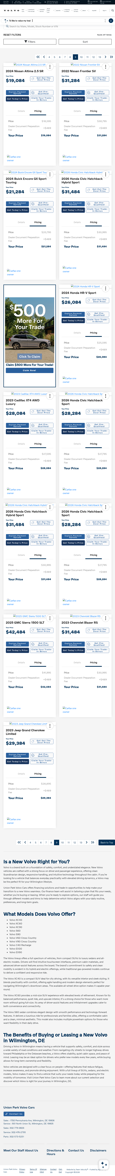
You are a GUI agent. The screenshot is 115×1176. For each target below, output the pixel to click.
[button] (50, 67)
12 (93, 57)
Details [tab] (21, 111)
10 (81, 57)
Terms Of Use (33, 1170)
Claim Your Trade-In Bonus (41, 99)
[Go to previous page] (44, 57)
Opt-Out (60, 1170)
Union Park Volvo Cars (10, 1170)
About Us (31, 1150)
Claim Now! (29, 370)
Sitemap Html (43, 1170)
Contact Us (16, 1114)
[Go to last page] (111, 57)
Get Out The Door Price (44, 79)
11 (87, 57)
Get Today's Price (17, 99)
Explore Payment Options (17, 92)
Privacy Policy (22, 1170)
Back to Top (106, 842)
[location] (45, 2)
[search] (113, 10)
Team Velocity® (82, 1169)
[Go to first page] (38, 57)
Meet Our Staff (13, 1150)
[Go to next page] (105, 57)
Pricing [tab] (37, 111)
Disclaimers (98, 1150)
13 (100, 57)
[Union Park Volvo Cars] (11, 10)
